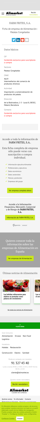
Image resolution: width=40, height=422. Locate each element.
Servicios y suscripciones (28, 402)
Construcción (7, 353)
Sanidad (25, 353)
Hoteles (5, 347)
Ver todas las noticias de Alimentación (20, 310)
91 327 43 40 (20, 363)
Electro (17, 353)
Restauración (15, 347)
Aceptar (20, 418)
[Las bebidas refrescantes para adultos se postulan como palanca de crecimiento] (16, 291)
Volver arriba (20, 326)
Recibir (33, 13)
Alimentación (7, 336)
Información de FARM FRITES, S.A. (20, 217)
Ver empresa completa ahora (20, 190)
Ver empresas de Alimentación (20, 258)
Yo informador (18, 399)
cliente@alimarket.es (20, 372)
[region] (20, 412)
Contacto (28, 399)
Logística (5, 339)
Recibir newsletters (20, 384)
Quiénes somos (7, 399)
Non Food (27, 336)
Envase (18, 336)
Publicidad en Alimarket (10, 402)
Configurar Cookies (8, 418)
